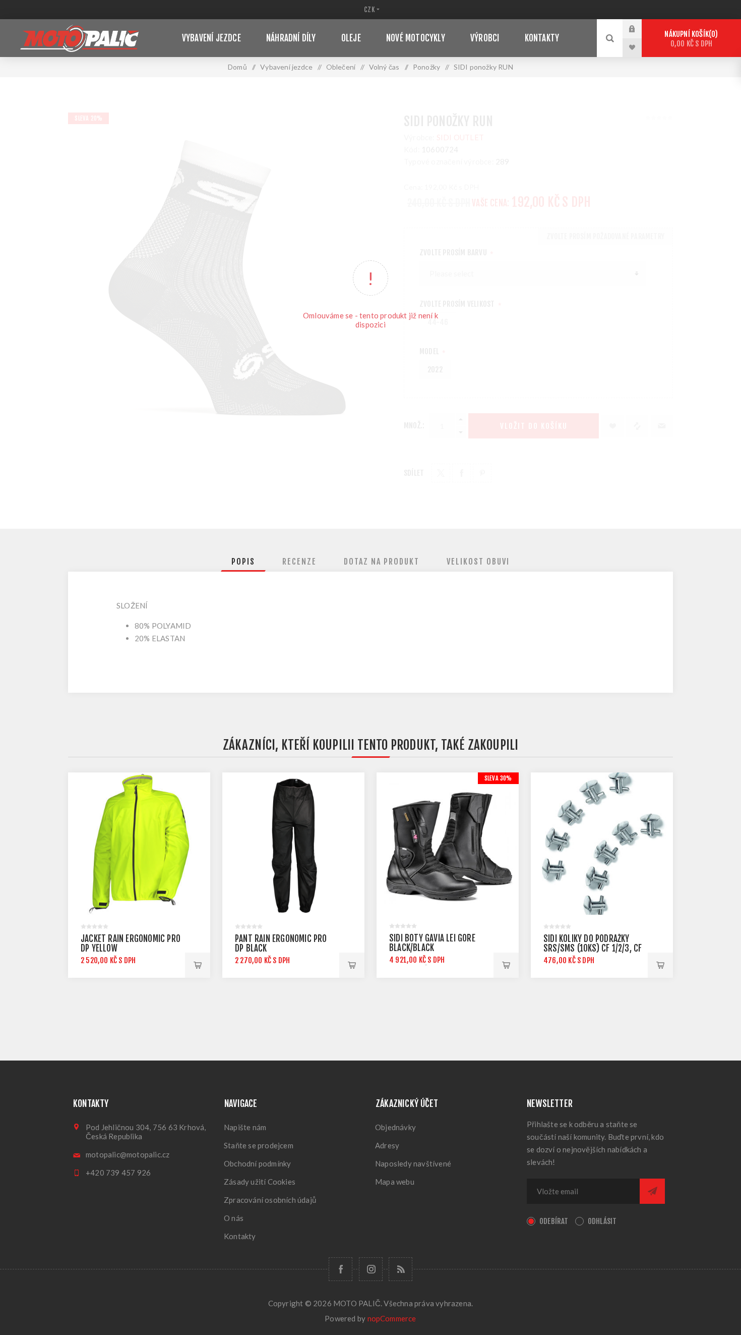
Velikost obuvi (478, 562)
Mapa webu (394, 1181)
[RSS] (400, 1269)
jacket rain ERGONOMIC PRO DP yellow (130, 943)
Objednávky (395, 1127)
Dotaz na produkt (381, 562)
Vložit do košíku (197, 965)
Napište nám (245, 1127)
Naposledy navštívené (413, 1163)
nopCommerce (391, 1318)
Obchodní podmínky (257, 1163)
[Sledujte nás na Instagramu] (371, 1269)
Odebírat (554, 1221)
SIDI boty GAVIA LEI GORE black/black (432, 943)
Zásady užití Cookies (259, 1181)
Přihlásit (640, 29)
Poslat (652, 1191)
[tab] (243, 561)
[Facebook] (340, 1269)
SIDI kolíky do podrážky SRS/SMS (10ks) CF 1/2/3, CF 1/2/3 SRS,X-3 (592, 948)
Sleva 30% (498, 778)
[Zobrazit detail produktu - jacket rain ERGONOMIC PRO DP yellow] (139, 843)
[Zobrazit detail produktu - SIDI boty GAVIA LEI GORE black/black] (448, 843)
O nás (233, 1217)
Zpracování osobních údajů (270, 1199)
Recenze (299, 562)
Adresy (387, 1145)
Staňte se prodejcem (258, 1145)
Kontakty (240, 1236)
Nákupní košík (689, 38)
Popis (243, 562)
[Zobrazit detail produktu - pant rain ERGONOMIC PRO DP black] (293, 843)
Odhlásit (602, 1221)
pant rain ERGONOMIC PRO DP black (281, 943)
